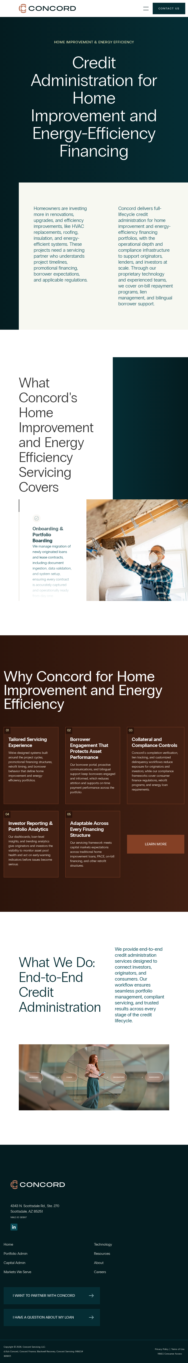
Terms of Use (177, 1349)
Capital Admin (14, 1263)
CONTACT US (169, 8)
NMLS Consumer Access (170, 1353)
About (99, 1263)
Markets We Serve (18, 1272)
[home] (79, 8)
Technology (103, 1244)
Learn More (156, 844)
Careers (100, 1272)
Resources (102, 1253)
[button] (146, 8)
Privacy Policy (162, 1349)
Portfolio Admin (16, 1253)
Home (8, 1244)
